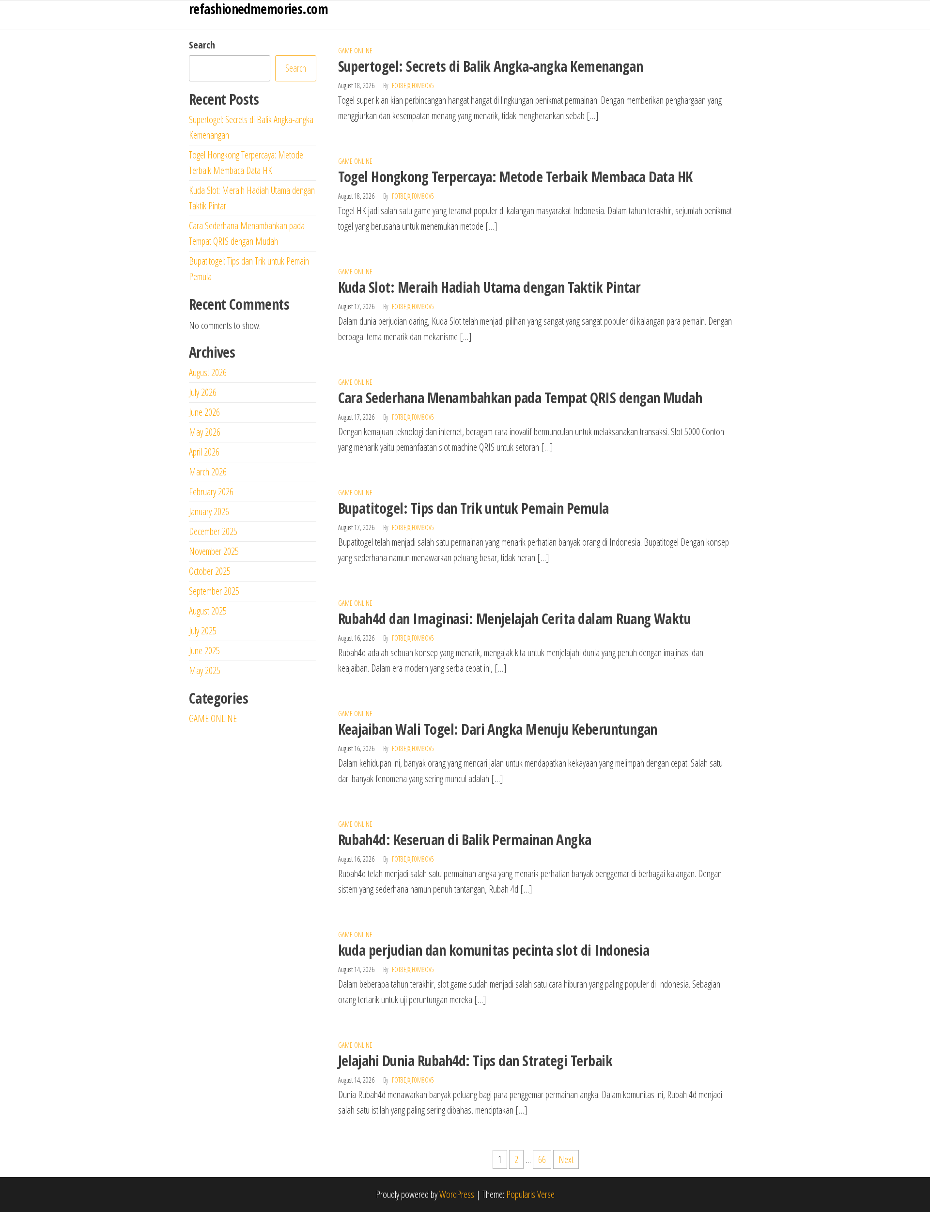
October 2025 (210, 571)
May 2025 (204, 670)
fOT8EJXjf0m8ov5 (413, 85)
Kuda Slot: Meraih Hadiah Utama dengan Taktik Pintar (489, 287)
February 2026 (211, 491)
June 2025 (204, 650)
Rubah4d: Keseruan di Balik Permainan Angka (464, 840)
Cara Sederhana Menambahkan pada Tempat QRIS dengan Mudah (520, 398)
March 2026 (208, 471)
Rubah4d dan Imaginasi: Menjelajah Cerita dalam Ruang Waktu (514, 619)
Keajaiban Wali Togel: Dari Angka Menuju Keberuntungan (497, 729)
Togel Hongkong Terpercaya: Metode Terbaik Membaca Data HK (515, 177)
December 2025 (213, 531)
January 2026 (209, 511)
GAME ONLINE (355, 50)
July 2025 (203, 630)
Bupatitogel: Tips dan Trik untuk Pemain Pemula (473, 508)
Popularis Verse (530, 1194)
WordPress (456, 1194)
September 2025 (214, 591)
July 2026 (203, 392)
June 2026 (204, 412)
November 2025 (214, 551)
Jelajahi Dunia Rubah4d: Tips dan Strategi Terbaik (475, 1060)
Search (202, 44)
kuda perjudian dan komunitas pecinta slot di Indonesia (494, 950)
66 (542, 1159)
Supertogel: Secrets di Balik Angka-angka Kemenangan (490, 66)
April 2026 (204, 451)
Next (566, 1159)
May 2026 (204, 432)
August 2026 (208, 372)
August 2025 (208, 610)
